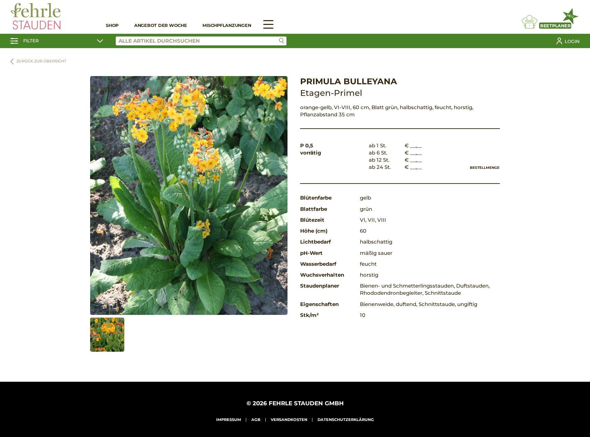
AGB (256, 419)
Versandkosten (289, 419)
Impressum (228, 419)
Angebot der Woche (160, 25)
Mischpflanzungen (226, 25)
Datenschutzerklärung (346, 419)
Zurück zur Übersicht (41, 61)
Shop (112, 25)
